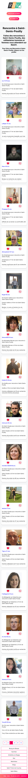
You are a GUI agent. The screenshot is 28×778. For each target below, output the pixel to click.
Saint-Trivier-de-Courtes (14, 768)
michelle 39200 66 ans (8, 465)
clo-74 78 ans (6, 81)
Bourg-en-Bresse (14, 748)
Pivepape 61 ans (7, 209)
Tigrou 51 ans (6, 551)
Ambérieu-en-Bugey (14, 755)
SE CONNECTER (14, 18)
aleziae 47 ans (6, 508)
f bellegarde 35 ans (7, 594)
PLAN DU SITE (15, 776)
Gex (14, 758)
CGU (8, 776)
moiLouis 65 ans (7, 423)
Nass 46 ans (5, 166)
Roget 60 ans (6, 294)
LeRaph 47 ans (6, 123)
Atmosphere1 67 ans (8, 252)
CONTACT (24, 776)
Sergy (14, 764)
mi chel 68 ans (6, 636)
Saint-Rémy (14, 771)
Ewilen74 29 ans (7, 380)
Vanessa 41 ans (6, 679)
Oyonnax (14, 752)
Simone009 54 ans (7, 337)
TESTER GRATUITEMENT (14, 13)
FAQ (5, 776)
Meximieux (14, 761)
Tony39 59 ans (6, 722)
